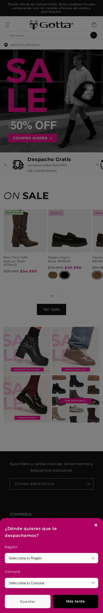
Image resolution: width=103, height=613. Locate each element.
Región (11, 547)
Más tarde (75, 601)
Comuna (12, 572)
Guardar (27, 601)
